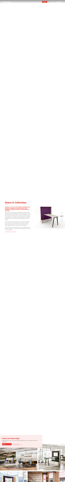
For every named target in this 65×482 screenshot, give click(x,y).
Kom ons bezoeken (16, 444)
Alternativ (7, 2)
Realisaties (19, 1)
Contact (44, 1)
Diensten (15, 1)
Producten (24, 1)
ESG (34, 1)
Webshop (31, 1)
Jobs (41, 1)
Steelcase (58, 1)
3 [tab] (61, 218)
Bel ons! (4, 444)
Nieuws (28, 1)
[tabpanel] (48, 217)
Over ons (37, 1)
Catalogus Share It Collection (11, 231)
